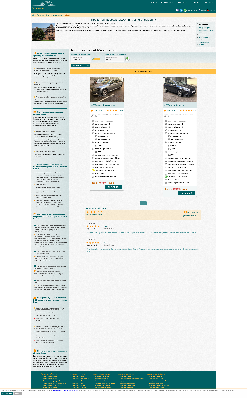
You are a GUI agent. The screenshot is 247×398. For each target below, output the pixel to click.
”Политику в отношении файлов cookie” (66, 390)
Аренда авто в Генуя (78, 383)
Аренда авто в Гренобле (102, 385)
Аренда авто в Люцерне (156, 387)
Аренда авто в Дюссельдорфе (52, 385)
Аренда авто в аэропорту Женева (159, 381)
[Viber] (177, 10)
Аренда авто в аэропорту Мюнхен (53, 381)
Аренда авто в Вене (126, 376)
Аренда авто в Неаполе (79, 387)
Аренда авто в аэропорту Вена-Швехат (132, 378)
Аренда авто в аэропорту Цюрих (159, 385)
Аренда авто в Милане (78, 381)
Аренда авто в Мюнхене (50, 378)
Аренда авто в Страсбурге (103, 387)
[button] (81, 59)
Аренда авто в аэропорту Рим (80, 378)
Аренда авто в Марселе (102, 381)
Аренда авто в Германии (49, 374)
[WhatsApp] (185, 10)
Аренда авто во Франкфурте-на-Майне (54, 383)
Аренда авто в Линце (126, 381)
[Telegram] (181, 10)
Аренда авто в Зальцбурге (128, 383)
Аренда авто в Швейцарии (156, 374)
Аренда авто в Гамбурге (50, 387)
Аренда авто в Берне (155, 376)
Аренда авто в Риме (78, 376)
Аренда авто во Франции (101, 374)
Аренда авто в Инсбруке (127, 385)
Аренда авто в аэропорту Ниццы (105, 383)
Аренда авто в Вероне (78, 385)
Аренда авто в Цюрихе (156, 383)
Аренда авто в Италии (77, 374)
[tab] (153, 2)
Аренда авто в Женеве (156, 378)
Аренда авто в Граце (126, 387)
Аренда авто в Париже (102, 376)
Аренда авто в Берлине (50, 376)
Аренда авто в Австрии (126, 374)
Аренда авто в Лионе (101, 378)
